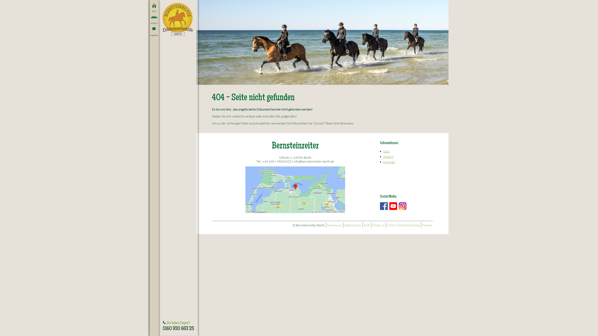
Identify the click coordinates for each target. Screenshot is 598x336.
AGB (366, 225)
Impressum (334, 225)
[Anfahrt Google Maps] (295, 189)
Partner (427, 225)
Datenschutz (352, 225)
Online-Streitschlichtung (403, 225)
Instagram (402, 206)
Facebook (384, 206)
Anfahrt (154, 23)
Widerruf (378, 225)
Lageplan (154, 35)
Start (154, 11)
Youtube (393, 206)
